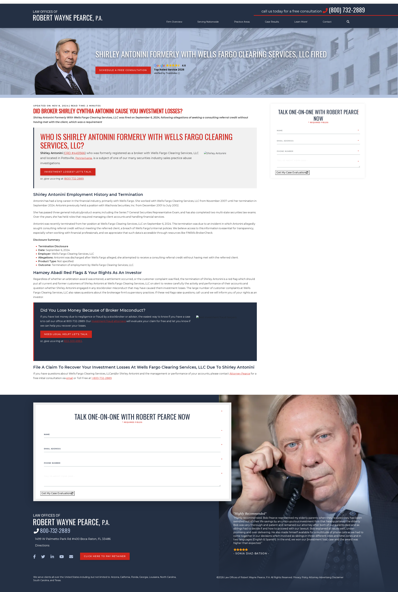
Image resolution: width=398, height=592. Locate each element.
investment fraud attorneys (109, 321)
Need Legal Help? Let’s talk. (66, 334)
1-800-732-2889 (102, 378)
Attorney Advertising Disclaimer (326, 577)
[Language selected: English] (199, 2)
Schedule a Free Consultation (123, 70)
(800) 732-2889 (347, 9)
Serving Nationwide (208, 22)
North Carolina (168, 577)
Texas (58, 580)
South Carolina (41, 580)
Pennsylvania (83, 158)
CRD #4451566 (74, 153)
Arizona (115, 577)
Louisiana (154, 577)
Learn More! (300, 22)
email (69, 378)
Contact (327, 22)
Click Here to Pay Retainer (105, 556)
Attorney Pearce (239, 373)
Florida (134, 577)
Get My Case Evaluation (291, 172)
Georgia (143, 577)
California (125, 577)
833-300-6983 (73, 341)
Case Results (272, 22)
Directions (42, 545)
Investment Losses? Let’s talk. (68, 171)
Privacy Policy (300, 577)
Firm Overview (174, 22)
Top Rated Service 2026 (169, 69)
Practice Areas (242, 22)
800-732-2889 (55, 530)
